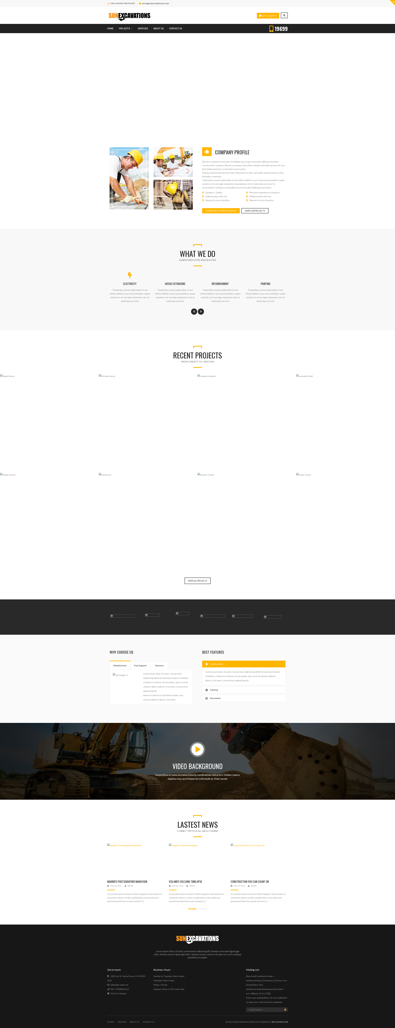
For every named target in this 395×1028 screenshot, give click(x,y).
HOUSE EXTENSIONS (220, 284)
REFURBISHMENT (265, 284)
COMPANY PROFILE (232, 152)
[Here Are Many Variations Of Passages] (259, 860)
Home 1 (111, 1022)
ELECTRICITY (175, 284)
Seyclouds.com (280, 1022)
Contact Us (148, 1022)
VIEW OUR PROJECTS (255, 211)
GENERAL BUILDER (130, 284)
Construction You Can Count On (188, 882)
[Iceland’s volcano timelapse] (135, 860)
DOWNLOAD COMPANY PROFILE (221, 211)
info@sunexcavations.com (155, 3)
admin (130, 886)
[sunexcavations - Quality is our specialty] (129, 15)
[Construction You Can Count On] (197, 860)
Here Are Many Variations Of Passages (252, 882)
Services (122, 1022)
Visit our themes (118, 993)
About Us (134, 1022)
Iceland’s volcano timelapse (123, 882)
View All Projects (197, 581)
